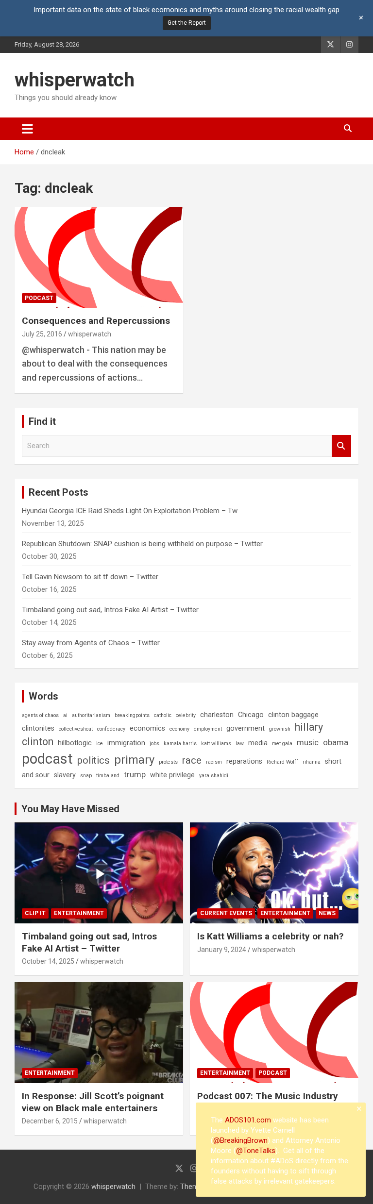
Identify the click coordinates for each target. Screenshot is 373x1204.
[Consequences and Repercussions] (99, 257)
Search (341, 446)
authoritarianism (91, 715)
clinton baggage (293, 715)
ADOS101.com (248, 1120)
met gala (282, 743)
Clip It (35, 913)
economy (179, 729)
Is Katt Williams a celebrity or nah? (270, 936)
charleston (217, 715)
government (245, 728)
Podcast (39, 298)
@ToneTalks (255, 1150)
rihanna (312, 762)
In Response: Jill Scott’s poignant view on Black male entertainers (93, 1102)
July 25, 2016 (42, 334)
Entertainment (79, 913)
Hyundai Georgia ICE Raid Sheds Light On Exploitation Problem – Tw (129, 510)
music (308, 742)
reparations (244, 761)
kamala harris (180, 743)
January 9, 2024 (221, 949)
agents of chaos (40, 715)
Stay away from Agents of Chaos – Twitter (91, 642)
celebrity (186, 715)
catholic (162, 715)
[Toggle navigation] (27, 128)
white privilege (172, 775)
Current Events (226, 913)
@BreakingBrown (240, 1140)
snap (86, 775)
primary (134, 760)
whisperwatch (75, 79)
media (258, 743)
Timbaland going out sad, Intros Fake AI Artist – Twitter (110, 609)
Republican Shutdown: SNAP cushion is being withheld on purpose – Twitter (142, 543)
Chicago (251, 715)
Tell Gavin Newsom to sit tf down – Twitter (90, 576)
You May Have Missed (70, 809)
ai (65, 715)
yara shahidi (213, 775)
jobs (154, 743)
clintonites (38, 728)
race (192, 760)
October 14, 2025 (48, 961)
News (327, 913)
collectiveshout (76, 729)
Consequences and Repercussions (96, 320)
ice (99, 743)
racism (214, 762)
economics (147, 728)
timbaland (107, 775)
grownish (279, 729)
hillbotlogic (75, 743)
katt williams (216, 743)
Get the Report (187, 22)
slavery (65, 775)
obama (335, 742)
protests (168, 762)
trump (135, 774)
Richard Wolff (282, 762)
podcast (47, 759)
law (240, 743)
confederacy (111, 729)
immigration (126, 743)
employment (208, 729)
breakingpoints (132, 715)
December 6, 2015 (50, 1121)
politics (93, 760)
